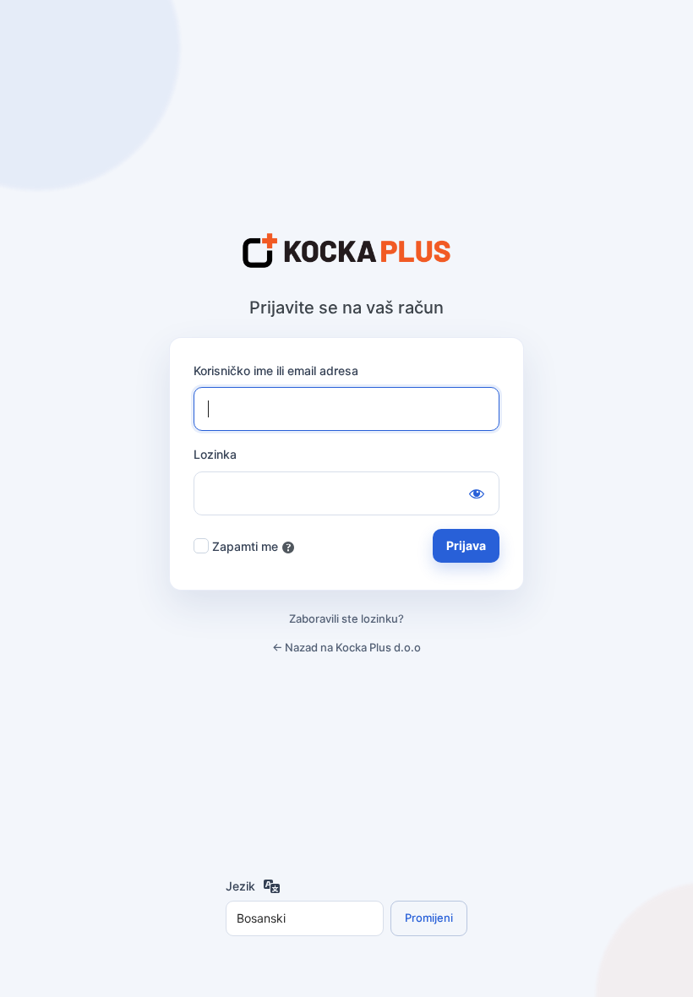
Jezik (240, 886)
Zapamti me (245, 546)
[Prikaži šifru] (477, 493)
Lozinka (215, 454)
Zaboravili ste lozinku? (346, 618)
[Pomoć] (288, 547)
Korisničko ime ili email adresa (276, 370)
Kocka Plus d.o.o (346, 251)
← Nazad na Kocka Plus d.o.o (346, 647)
